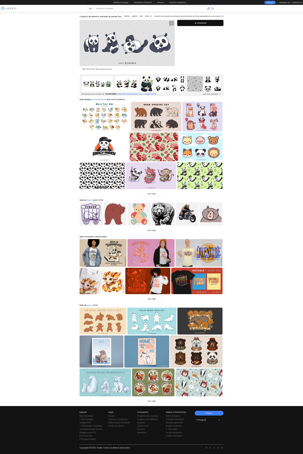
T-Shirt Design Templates (91, 426)
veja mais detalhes (210, 94)
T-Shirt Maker (172, 429)
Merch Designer (173, 416)
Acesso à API (143, 426)
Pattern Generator (174, 435)
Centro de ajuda (116, 426)
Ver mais (151, 193)
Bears (89, 200)
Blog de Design (86, 416)
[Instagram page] (206, 448)
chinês (147, 16)
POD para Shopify (88, 439)
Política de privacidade (119, 422)
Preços (111, 416)
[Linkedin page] (222, 448)
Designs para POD (88, 432)
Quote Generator (174, 432)
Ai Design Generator (175, 419)
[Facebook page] (210, 448)
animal (127, 16)
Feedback (141, 432)
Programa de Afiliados (147, 419)
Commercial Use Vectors (91, 429)
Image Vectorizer (174, 426)
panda (134, 16)
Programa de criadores (147, 416)
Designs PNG (85, 422)
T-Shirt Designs (86, 419)
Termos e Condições (117, 419)
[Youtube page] (218, 448)
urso (141, 16)
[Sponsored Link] (97, 84)
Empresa (141, 422)
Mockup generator (174, 422)
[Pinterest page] (214, 448)
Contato (141, 429)
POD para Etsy (86, 435)
